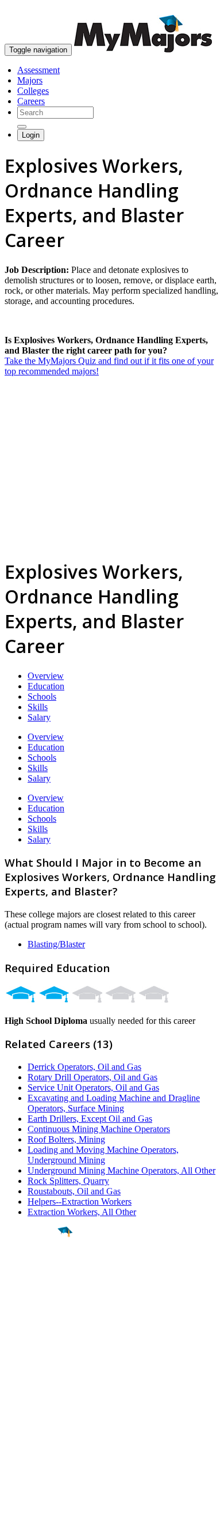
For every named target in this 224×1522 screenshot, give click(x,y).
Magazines (24, 1419)
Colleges (33, 91)
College (35, 1296)
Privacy (47, 1507)
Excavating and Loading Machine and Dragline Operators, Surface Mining (114, 1103)
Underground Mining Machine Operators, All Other (121, 1170)
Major (32, 1271)
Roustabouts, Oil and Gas (74, 1191)
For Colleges (28, 1408)
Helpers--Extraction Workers (80, 1201)
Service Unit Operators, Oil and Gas (93, 1087)
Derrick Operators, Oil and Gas (84, 1067)
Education (46, 686)
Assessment (38, 70)
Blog (13, 1439)
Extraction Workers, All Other (82, 1212)
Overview (46, 676)
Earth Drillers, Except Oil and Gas (90, 1119)
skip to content (196, 9)
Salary (39, 717)
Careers (31, 101)
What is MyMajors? (40, 1387)
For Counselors (32, 1398)
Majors (30, 80)
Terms (16, 1507)
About (19, 1364)
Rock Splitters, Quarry (68, 1181)
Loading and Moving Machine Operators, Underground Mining (103, 1155)
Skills (38, 707)
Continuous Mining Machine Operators (99, 1129)
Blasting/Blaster (56, 944)
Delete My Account (40, 1429)
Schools (42, 696)
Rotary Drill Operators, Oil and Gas (92, 1077)
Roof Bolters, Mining (66, 1139)
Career (34, 1321)
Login (31, 135)
